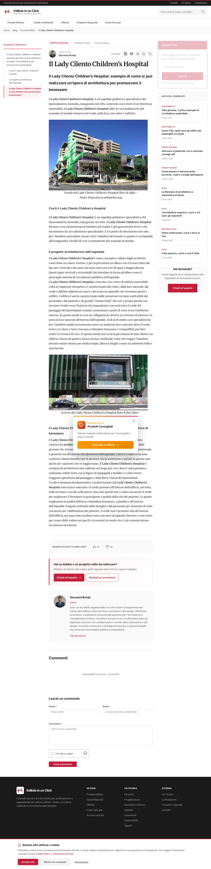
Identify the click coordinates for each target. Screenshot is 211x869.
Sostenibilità (131, 820)
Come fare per (113, 22)
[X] (138, 54)
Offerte (65, 22)
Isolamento (130, 815)
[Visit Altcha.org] (85, 753)
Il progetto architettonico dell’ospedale (20, 81)
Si (98, 546)
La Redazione (200, 3)
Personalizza (81, 862)
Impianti (128, 810)
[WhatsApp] (144, 54)
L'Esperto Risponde (87, 22)
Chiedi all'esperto (67, 577)
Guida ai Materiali (43, 22)
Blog (15, 30)
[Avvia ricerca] (203, 12)
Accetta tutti (27, 862)
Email (106, 706)
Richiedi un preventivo (102, 577)
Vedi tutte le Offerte (103, 444)
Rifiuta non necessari (55, 862)
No (111, 546)
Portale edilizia (95, 794)
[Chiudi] (133, 420)
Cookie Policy (43, 853)
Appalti (128, 825)
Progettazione (132, 799)
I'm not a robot (64, 753)
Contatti (173, 3)
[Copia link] (150, 54)
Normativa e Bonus (134, 804)
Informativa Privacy (64, 853)
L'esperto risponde (172, 804)
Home (7, 30)
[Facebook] (131, 54)
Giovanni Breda (67, 55)
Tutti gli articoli (77, 635)
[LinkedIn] (125, 54)
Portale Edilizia (16, 22)
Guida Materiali (95, 799)
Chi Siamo (186, 3)
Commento (55, 723)
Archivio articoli (95, 815)
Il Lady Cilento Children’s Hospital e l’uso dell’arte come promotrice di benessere (25, 91)
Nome (53, 706)
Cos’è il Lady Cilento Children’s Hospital (24, 72)
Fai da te (129, 794)
